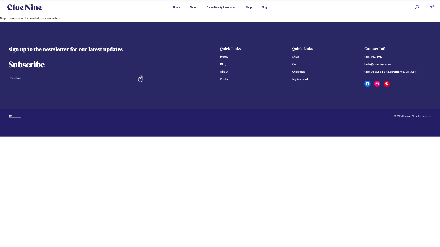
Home (224, 56)
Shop (295, 56)
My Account (300, 79)
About (224, 71)
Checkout (298, 71)
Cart (295, 64)
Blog (223, 64)
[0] (431, 7)
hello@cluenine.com (377, 64)
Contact (225, 79)
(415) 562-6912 (373, 56)
